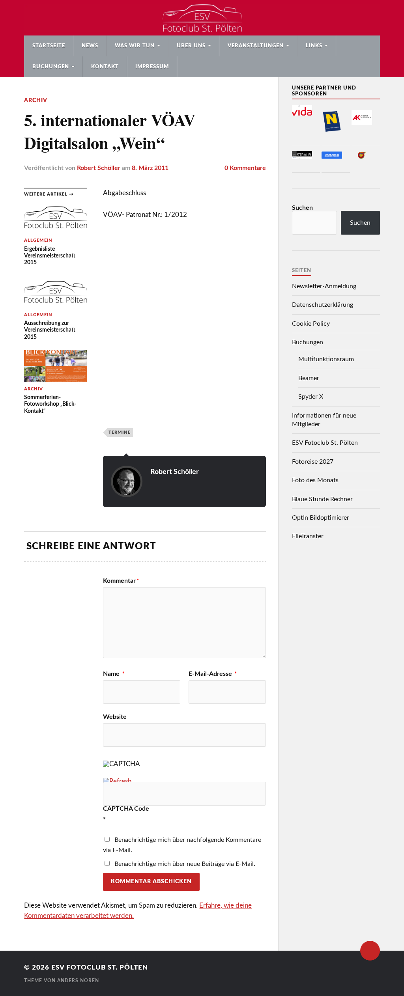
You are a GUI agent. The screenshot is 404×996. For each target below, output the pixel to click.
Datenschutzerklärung (322, 305)
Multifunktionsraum (326, 359)
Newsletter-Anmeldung (324, 286)
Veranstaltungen (256, 45)
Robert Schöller (98, 168)
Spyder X (310, 397)
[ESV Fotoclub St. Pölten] (202, 18)
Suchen (302, 208)
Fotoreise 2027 (312, 462)
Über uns (191, 45)
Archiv (35, 100)
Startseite (48, 45)
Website (115, 717)
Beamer (308, 378)
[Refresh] (117, 781)
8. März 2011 (150, 168)
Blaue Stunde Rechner (322, 499)
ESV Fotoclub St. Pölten (325, 443)
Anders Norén (78, 980)
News (90, 45)
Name (114, 674)
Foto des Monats (315, 480)
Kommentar (121, 581)
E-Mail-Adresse (213, 674)
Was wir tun (135, 45)
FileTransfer (308, 536)
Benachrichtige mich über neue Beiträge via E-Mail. (184, 864)
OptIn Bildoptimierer (320, 518)
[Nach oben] (370, 951)
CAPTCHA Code (126, 809)
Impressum (152, 66)
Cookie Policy (311, 324)
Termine (119, 432)
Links (314, 45)
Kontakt (105, 66)
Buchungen (50, 66)
